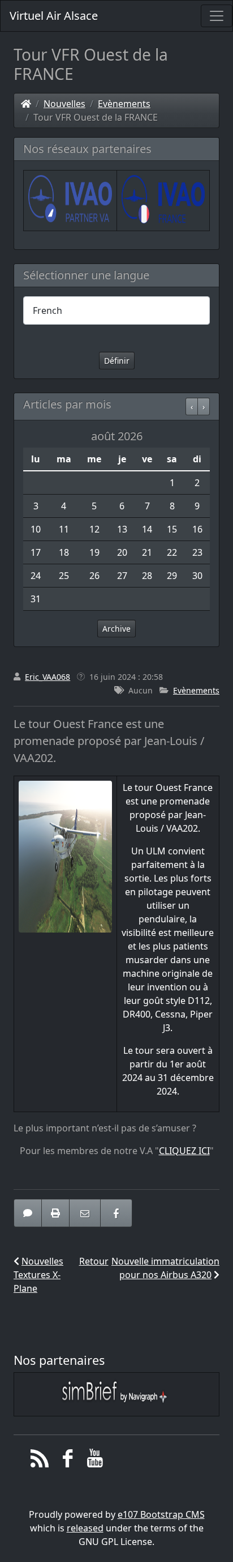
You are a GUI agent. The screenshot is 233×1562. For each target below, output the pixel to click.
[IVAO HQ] (70, 199)
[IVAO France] (163, 199)
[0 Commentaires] (28, 1213)
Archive (116, 628)
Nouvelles (64, 103)
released (85, 1528)
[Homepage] (26, 103)
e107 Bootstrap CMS (161, 1514)
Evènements (124, 103)
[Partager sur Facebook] (116, 1213)
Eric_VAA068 (47, 676)
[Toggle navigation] (216, 16)
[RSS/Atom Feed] (40, 1461)
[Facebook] (67, 1461)
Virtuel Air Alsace (54, 15)
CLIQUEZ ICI (184, 1150)
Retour (94, 1261)
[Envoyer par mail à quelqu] (85, 1213)
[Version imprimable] (55, 1213)
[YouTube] (95, 1461)
